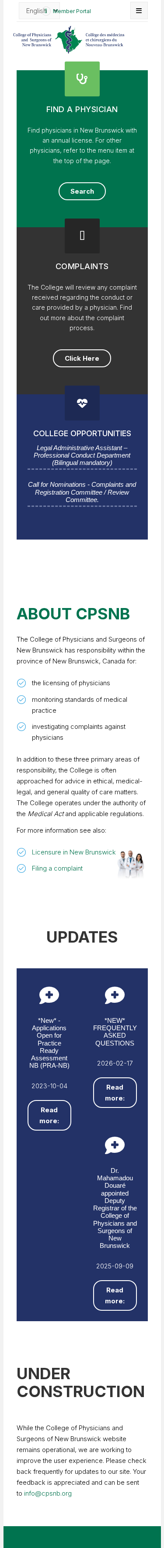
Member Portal (72, 11)
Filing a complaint (57, 868)
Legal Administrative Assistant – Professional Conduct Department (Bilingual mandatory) (82, 455)
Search (82, 191)
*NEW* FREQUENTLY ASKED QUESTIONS (115, 1032)
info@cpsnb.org (48, 1493)
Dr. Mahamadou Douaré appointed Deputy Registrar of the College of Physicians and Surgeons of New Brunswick (115, 1208)
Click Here (82, 358)
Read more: (49, 1115)
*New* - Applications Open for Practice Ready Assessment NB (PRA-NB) (49, 1043)
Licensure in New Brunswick (74, 852)
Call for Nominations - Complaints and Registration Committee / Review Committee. (82, 492)
